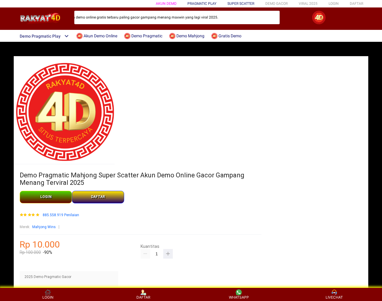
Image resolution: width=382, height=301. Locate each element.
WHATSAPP (239, 297)
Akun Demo (166, 3)
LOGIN (334, 3)
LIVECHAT (334, 297)
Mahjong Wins (44, 227)
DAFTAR (356, 3)
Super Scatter (240, 3)
